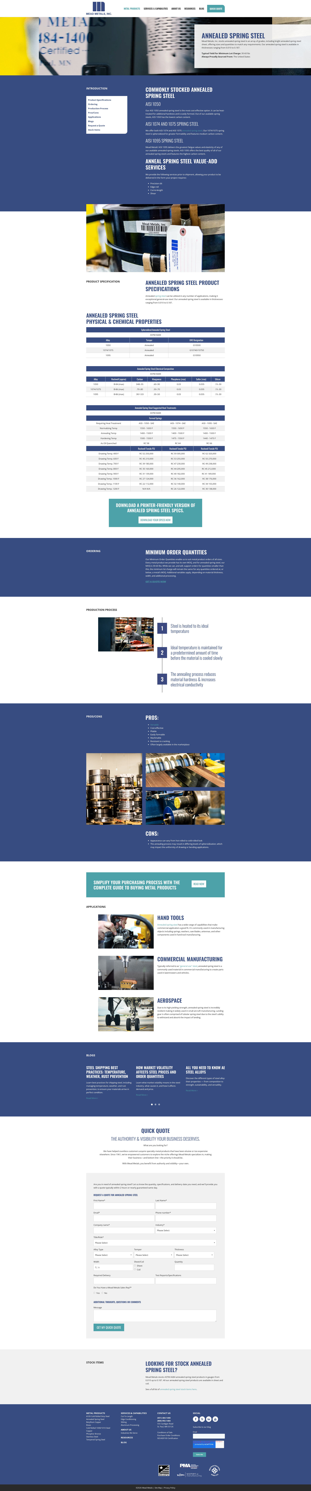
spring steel (160, 296)
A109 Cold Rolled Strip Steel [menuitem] (97, 1416)
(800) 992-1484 (164, 1421)
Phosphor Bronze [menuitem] (93, 1434)
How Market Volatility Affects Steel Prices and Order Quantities (156, 1072)
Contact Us (163, 1413)
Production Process (98, 108)
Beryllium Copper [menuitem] (93, 1422)
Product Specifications (99, 100)
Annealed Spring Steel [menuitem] (95, 1419)
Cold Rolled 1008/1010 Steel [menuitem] (98, 1428)
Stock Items (94, 129)
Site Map (158, 1488)
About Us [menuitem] (176, 8)
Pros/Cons (93, 112)
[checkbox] (154, 1268)
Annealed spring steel (167, 924)
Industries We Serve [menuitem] (129, 1433)
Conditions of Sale (164, 1432)
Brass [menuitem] (88, 1425)
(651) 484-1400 (164, 1418)
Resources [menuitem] (189, 8)
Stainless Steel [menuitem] (92, 1436)
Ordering (92, 104)
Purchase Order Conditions (168, 1435)
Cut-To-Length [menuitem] (127, 1416)
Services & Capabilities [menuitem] (156, 8)
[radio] (154, 1266)
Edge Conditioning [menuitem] (128, 1419)
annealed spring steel (192, 130)
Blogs (91, 121)
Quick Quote (216, 8)
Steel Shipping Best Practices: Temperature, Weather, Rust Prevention (107, 1072)
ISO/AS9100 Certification (167, 1438)
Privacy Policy (169, 1488)
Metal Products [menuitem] (132, 8)
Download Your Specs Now (155, 520)
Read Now (199, 884)
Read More (91, 1098)
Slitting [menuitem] (124, 1422)
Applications (94, 117)
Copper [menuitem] (89, 1431)
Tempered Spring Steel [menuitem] (95, 1439)
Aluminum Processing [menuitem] (130, 1425)
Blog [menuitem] (201, 8)
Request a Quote (96, 125)
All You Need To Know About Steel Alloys (208, 1070)
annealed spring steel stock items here (178, 1389)
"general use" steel (188, 966)
